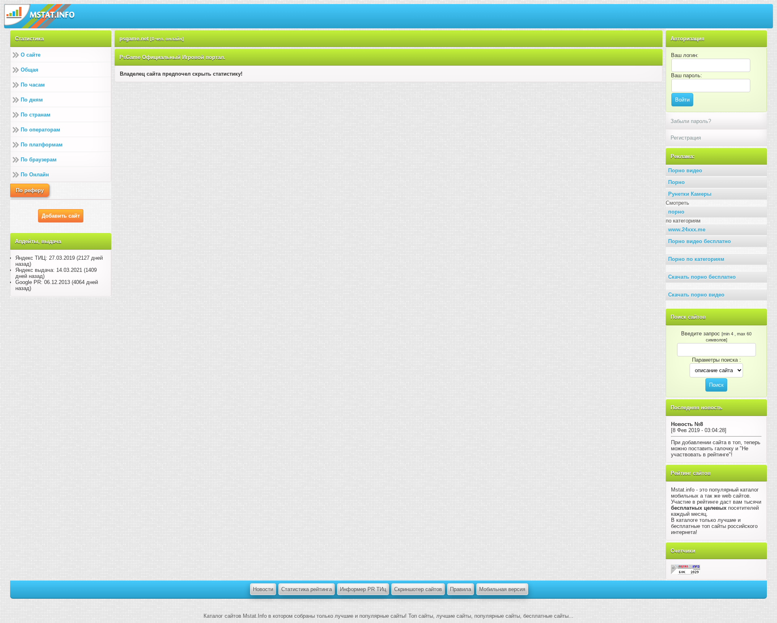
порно (676, 212)
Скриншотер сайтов (418, 589)
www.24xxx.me (686, 230)
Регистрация (686, 138)
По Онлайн (35, 175)
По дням (32, 100)
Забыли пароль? (691, 121)
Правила (460, 589)
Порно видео (685, 170)
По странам (36, 115)
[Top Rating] (685, 569)
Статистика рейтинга (306, 589)
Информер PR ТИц (363, 589)
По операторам (40, 130)
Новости (263, 589)
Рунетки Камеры (689, 194)
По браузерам (39, 160)
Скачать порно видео (696, 295)
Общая (29, 70)
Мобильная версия (502, 589)
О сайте (30, 55)
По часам (33, 85)
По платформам (42, 145)
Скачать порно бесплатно (702, 277)
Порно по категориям (696, 259)
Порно (676, 182)
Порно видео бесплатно (699, 241)
